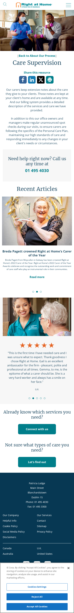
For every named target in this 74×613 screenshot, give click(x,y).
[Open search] (5, 4)
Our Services (44, 515)
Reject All (36, 596)
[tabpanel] (37, 238)
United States (44, 553)
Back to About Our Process (37, 56)
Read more (37, 277)
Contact (41, 520)
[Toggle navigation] (67, 5)
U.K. (39, 548)
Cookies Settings (37, 586)
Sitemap (41, 526)
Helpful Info (9, 520)
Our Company (11, 515)
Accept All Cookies (37, 606)
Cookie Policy (10, 526)
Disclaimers (9, 537)
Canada (7, 548)
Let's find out (37, 462)
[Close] (68, 568)
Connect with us (37, 429)
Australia (8, 553)
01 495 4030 (37, 170)
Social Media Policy (14, 531)
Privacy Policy (44, 531)
